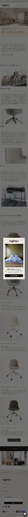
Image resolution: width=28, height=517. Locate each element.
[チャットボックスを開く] (25, 514)
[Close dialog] (22, 239)
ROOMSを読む (14, 276)
